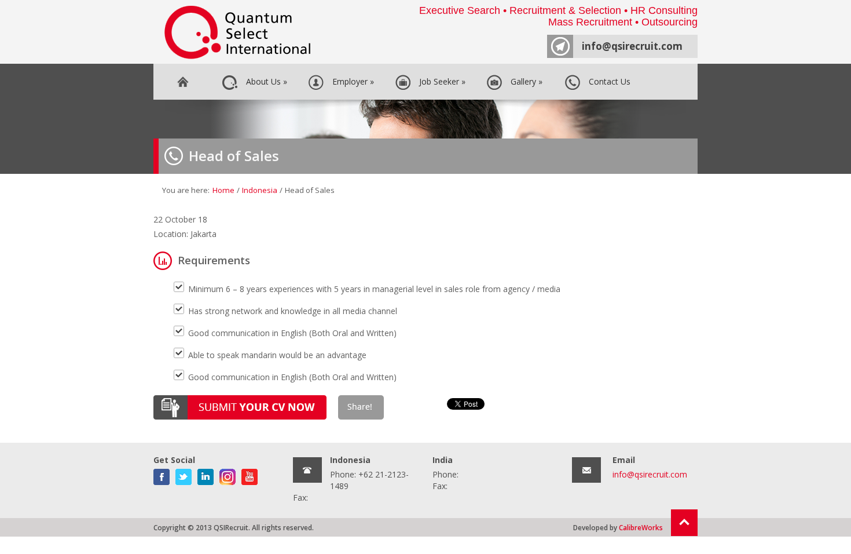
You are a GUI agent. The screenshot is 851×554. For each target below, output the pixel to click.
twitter (183, 474)
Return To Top (684, 522)
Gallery (524, 81)
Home (182, 82)
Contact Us (607, 81)
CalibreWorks (641, 527)
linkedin (205, 474)
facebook (161, 474)
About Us (264, 81)
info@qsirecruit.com (632, 46)
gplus (227, 474)
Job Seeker (440, 81)
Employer (351, 81)
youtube (249, 474)
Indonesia (259, 190)
